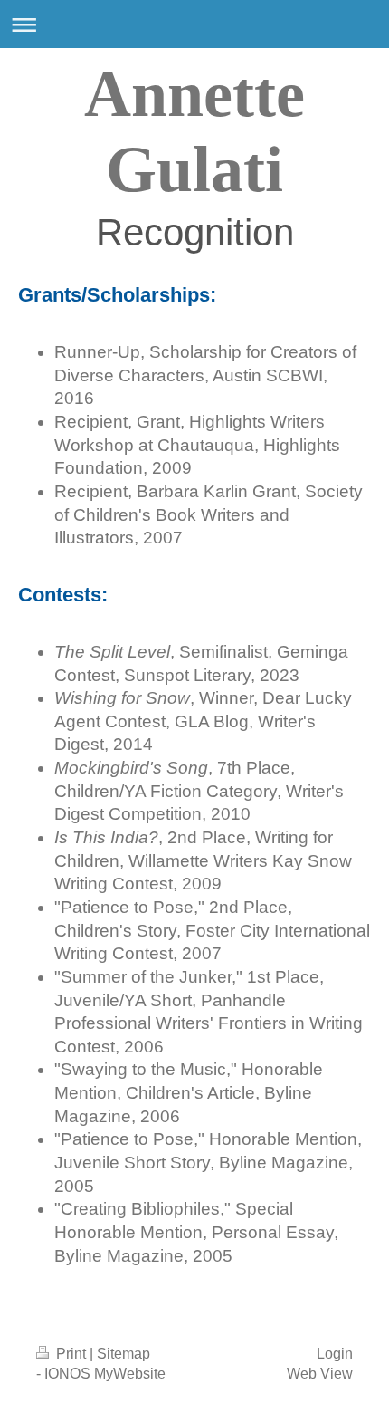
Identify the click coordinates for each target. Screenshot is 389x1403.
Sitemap (123, 1353)
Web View (320, 1373)
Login (335, 1353)
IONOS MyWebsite (105, 1373)
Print (71, 1353)
